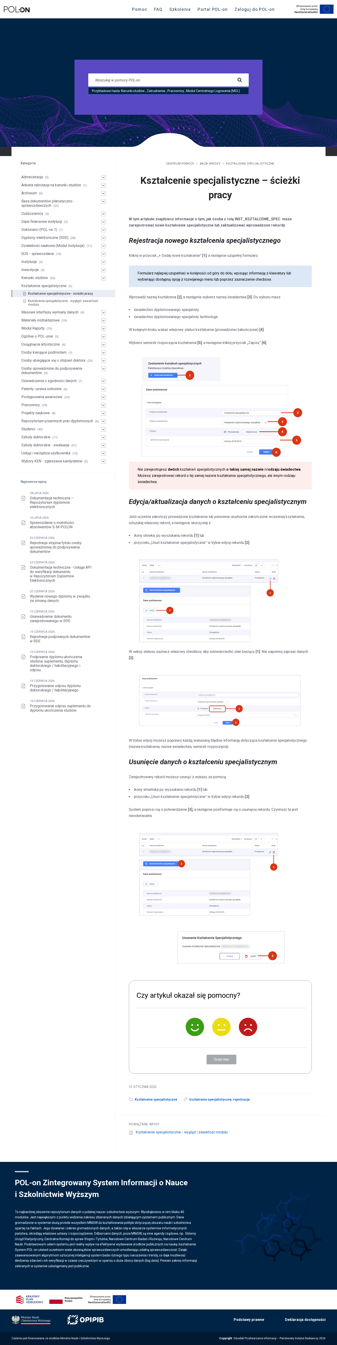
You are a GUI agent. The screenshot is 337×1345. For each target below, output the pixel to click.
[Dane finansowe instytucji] (103, 222)
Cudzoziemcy (32, 213)
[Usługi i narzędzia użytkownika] (103, 453)
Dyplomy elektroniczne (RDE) (44, 237)
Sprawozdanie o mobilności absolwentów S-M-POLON (52, 524)
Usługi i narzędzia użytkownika (45, 453)
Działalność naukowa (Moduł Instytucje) (53, 245)
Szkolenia (181, 10)
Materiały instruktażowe (40, 320)
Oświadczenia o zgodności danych (49, 381)
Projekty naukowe (35, 413)
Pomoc (139, 9)
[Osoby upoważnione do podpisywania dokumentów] (103, 368)
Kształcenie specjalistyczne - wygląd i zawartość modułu (182, 1132)
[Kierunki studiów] (103, 278)
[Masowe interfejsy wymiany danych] (103, 312)
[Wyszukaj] (239, 80)
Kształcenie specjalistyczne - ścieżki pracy (60, 293)
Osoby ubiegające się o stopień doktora (53, 360)
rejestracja (241, 1099)
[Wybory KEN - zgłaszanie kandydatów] (103, 461)
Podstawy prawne (249, 1319)
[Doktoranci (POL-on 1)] (103, 230)
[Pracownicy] (103, 405)
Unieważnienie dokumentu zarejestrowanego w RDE (51, 618)
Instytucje (29, 262)
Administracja (32, 177)
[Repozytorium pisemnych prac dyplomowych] (103, 421)
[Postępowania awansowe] (103, 397)
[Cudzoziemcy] (103, 214)
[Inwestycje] (103, 270)
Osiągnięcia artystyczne (40, 344)
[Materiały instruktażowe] (103, 320)
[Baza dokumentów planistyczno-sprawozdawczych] (103, 201)
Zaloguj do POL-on (256, 10)
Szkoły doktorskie (35, 437)
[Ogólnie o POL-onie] (103, 336)
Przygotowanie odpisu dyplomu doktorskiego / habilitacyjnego (55, 688)
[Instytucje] (103, 262)
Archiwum (29, 193)
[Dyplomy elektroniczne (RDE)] (103, 238)
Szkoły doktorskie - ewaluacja (45, 445)
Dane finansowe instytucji (41, 221)
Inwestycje (30, 270)
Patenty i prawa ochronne (41, 389)
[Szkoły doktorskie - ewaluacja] (103, 445)
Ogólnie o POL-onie (37, 336)
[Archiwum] (103, 193)
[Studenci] (103, 429)
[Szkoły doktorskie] (103, 437)
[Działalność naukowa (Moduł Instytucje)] (103, 246)
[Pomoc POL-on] (16, 9)
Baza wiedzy (210, 163)
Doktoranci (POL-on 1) (39, 229)
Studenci (28, 429)
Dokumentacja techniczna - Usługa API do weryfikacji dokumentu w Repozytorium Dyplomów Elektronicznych (60, 574)
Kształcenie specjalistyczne (250, 163)
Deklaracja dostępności (305, 1319)
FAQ (158, 9)
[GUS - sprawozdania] (103, 254)
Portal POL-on (214, 10)
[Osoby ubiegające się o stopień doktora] (103, 360)
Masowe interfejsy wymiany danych (49, 312)
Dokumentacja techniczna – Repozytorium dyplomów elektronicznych (52, 502)
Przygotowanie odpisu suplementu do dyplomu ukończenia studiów (60, 708)
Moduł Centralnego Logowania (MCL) (213, 91)
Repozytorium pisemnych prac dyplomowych (57, 421)
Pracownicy (175, 91)
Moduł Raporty (33, 328)
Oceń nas (221, 1059)
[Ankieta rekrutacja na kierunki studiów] (103, 185)
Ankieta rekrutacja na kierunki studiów (51, 185)
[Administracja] (103, 177)
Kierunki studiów (133, 91)
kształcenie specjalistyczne (210, 1099)
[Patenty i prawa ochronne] (103, 389)
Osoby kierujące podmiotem (43, 352)
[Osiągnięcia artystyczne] (103, 344)
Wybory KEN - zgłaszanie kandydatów (51, 461)
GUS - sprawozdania (37, 254)
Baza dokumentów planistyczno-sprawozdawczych (47, 203)
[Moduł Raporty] (103, 328)
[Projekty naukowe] (103, 413)
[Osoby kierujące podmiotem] (103, 352)
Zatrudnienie (156, 91)
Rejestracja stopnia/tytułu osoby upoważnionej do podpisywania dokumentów (56, 547)
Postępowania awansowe (41, 397)
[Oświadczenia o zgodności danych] (103, 381)
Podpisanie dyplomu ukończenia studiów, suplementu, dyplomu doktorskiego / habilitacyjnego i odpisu (56, 663)
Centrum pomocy (180, 163)
